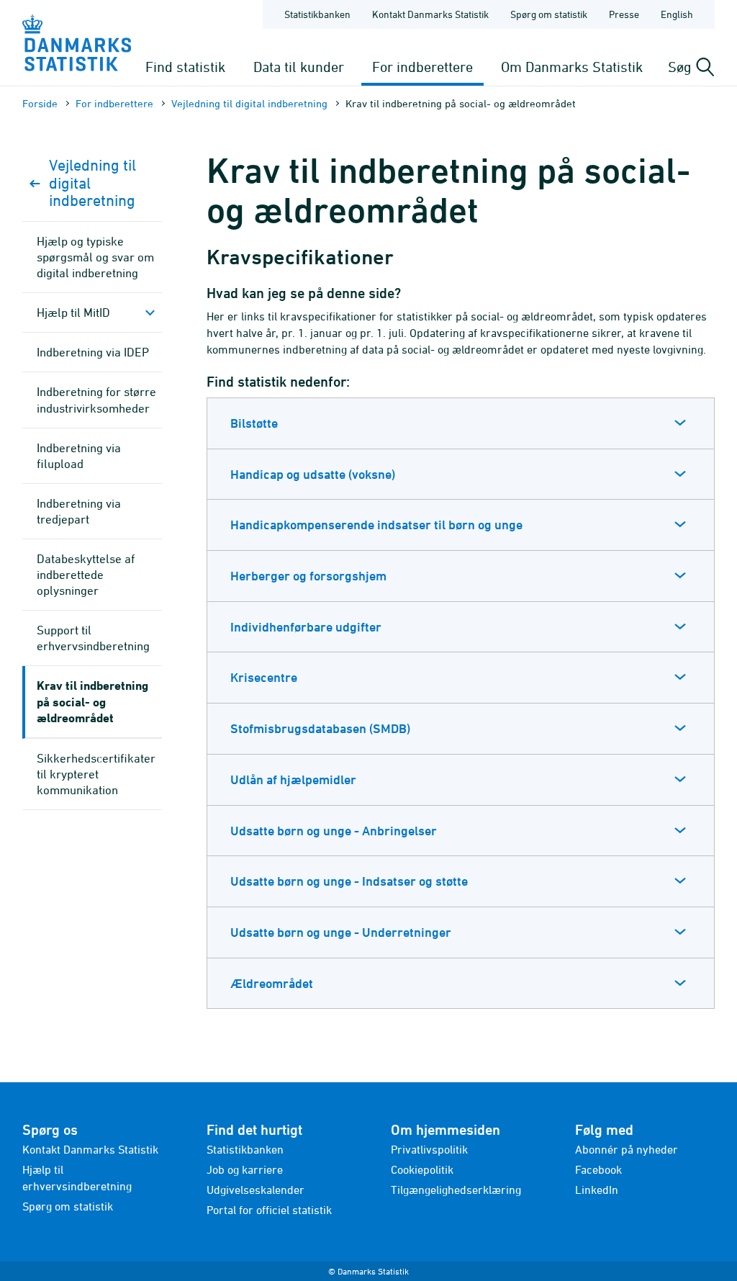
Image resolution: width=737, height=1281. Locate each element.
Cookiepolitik (422, 1169)
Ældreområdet (271, 983)
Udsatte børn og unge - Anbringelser (333, 830)
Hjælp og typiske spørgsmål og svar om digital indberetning (95, 257)
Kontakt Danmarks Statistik (430, 14)
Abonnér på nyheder (626, 1149)
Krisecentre (263, 677)
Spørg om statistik (548, 14)
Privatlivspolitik (429, 1149)
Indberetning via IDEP (93, 352)
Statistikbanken (317, 14)
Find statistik (185, 66)
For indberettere (422, 66)
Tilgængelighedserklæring (456, 1189)
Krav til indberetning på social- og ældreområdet (92, 701)
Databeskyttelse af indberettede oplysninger (86, 575)
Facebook (598, 1169)
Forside (40, 103)
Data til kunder (298, 66)
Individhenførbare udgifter (305, 626)
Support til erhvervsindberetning (93, 638)
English (677, 14)
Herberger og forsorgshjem (308, 575)
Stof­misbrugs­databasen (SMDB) (320, 728)
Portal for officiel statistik (269, 1209)
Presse (624, 14)
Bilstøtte (254, 423)
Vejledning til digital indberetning (249, 103)
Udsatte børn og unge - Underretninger (340, 932)
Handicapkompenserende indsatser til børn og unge (376, 524)
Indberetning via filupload (79, 456)
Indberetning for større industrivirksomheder (96, 400)
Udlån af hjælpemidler (293, 779)
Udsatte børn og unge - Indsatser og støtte (349, 881)
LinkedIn (596, 1189)
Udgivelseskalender (255, 1189)
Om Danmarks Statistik (572, 66)
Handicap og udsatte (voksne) (312, 474)
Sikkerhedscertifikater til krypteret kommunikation (96, 774)
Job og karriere (245, 1169)
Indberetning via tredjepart (79, 511)
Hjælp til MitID (73, 312)
